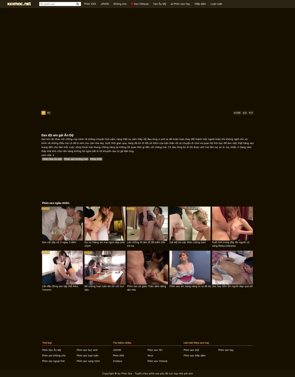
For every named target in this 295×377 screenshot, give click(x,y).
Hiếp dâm (200, 3)
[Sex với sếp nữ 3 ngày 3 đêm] (62, 224)
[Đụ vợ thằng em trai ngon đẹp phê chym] (105, 224)
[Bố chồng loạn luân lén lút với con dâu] (105, 268)
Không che (120, 3)
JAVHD (105, 3)
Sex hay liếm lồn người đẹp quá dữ (232, 286)
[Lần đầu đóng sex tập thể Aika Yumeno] (62, 268)
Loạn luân (216, 3)
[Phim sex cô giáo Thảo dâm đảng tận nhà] (147, 268)
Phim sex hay (182, 3)
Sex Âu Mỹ (159, 3)
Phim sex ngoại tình (53, 361)
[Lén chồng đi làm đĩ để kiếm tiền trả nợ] (147, 224)
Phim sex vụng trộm (88, 361)
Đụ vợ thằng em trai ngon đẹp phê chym (105, 244)
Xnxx (150, 355)
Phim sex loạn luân (87, 355)
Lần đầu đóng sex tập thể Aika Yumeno (60, 288)
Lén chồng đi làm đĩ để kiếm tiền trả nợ (146, 244)
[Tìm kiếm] (77, 4)
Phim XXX (90, 3)
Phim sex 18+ (155, 349)
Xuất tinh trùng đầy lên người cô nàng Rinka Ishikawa (231, 244)
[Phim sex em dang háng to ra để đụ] (190, 268)
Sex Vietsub (141, 3)
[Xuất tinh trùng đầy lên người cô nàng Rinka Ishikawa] (232, 224)
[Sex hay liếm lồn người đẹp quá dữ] (232, 268)
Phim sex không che (76, 159)
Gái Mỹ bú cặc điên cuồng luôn (187, 242)
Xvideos (117, 361)
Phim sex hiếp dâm (195, 355)
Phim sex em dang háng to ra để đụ (190, 286)
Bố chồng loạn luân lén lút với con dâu (104, 288)
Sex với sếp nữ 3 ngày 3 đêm (59, 242)
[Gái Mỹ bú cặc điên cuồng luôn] (190, 224)
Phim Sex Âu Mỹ (52, 159)
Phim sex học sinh (87, 349)
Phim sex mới (191, 349)
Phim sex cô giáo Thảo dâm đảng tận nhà (146, 288)
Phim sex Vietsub (157, 361)
